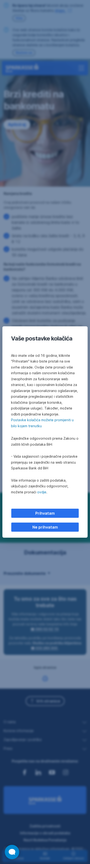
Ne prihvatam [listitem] (45, 527)
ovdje (41, 492)
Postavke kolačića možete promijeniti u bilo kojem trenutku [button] (42, 423)
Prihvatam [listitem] (45, 513)
